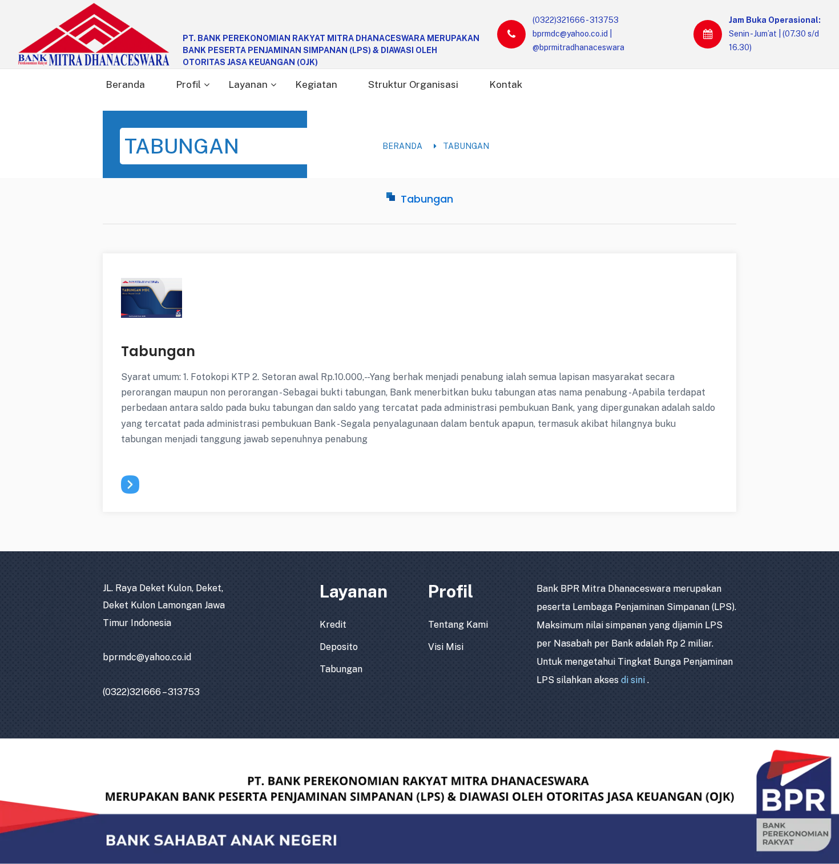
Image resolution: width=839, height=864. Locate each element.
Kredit (333, 624)
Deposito (339, 646)
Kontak (505, 84)
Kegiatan (316, 84)
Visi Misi (445, 646)
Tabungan (466, 146)
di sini (634, 680)
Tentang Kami (458, 624)
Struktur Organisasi (413, 84)
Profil (188, 84)
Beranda (125, 84)
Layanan (248, 84)
